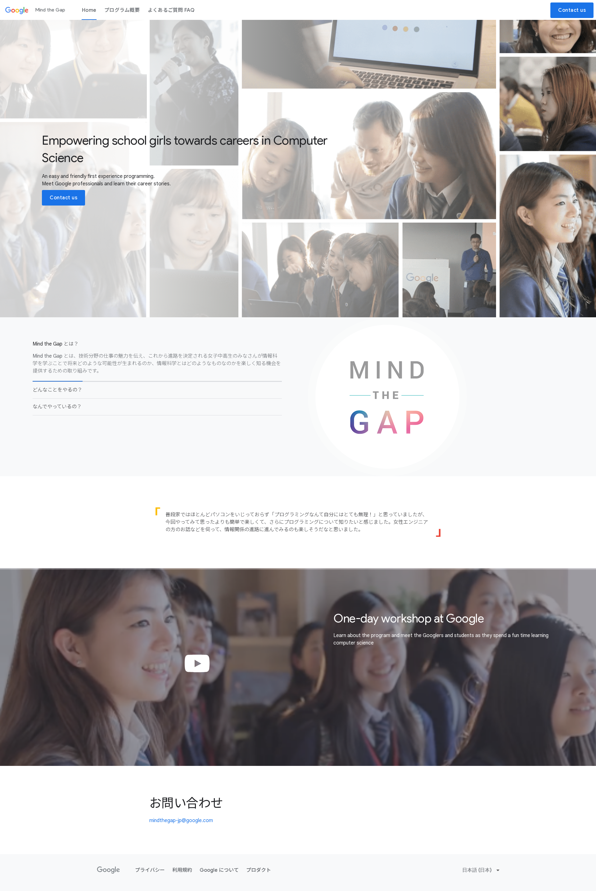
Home (89, 10)
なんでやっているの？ (57, 407)
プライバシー (150, 870)
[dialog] (298, 667)
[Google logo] (108, 870)
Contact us (572, 10)
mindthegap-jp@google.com (181, 820)
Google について (219, 870)
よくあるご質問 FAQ (171, 10)
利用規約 (182, 870)
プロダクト (258, 870)
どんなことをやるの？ (57, 390)
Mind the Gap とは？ (56, 344)
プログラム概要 (122, 10)
